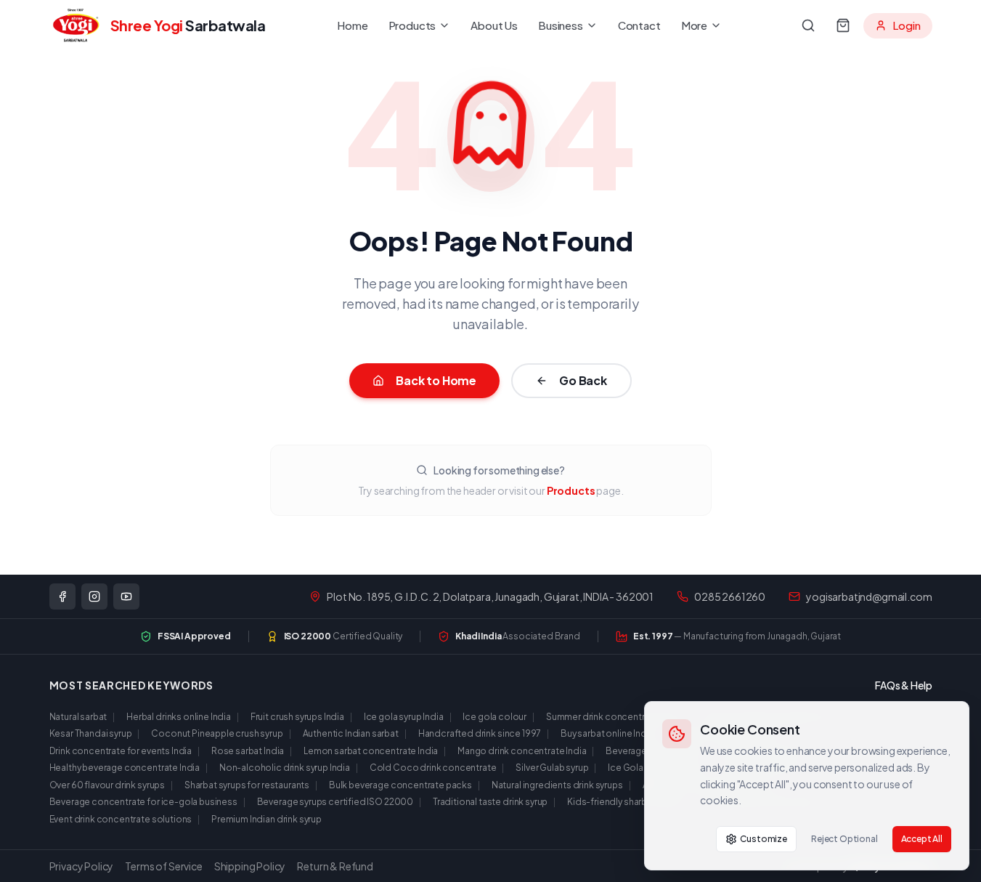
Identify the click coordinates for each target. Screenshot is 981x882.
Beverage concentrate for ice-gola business (143, 801)
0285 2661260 (729, 596)
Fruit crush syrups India (297, 716)
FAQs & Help (903, 685)
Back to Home (436, 380)
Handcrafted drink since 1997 (480, 733)
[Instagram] (94, 596)
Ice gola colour (494, 716)
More (694, 25)
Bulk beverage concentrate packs (400, 785)
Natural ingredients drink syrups (557, 785)
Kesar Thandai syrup (90, 733)
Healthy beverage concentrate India (124, 767)
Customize (763, 838)
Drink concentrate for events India (120, 750)
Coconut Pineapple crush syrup (216, 733)
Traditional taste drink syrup (490, 801)
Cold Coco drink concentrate (433, 767)
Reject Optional (844, 838)
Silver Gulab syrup (552, 767)
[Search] (808, 25)
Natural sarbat (78, 716)
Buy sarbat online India (607, 733)
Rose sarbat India (247, 750)
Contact (639, 25)
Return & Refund (335, 866)
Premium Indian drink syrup (266, 819)
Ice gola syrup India (404, 716)
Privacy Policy (81, 866)
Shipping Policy (250, 866)
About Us (494, 25)
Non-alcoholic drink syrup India (284, 767)
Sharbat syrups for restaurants (246, 785)
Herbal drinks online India (178, 716)
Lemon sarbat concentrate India (371, 750)
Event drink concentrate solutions (120, 819)
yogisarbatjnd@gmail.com (869, 596)
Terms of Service (163, 866)
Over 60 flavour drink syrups (107, 785)
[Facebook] (62, 596)
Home (352, 25)
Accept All (922, 838)
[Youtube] (126, 596)
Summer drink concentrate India (613, 716)
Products (412, 25)
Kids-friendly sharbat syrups (626, 801)
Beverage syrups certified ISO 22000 (335, 801)
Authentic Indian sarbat (351, 733)
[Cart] (843, 25)
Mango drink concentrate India (521, 750)
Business (560, 25)
